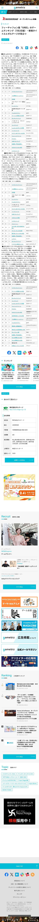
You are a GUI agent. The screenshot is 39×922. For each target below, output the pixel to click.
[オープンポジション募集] (19, 19)
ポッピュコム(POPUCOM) (9, 780)
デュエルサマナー (16, 113)
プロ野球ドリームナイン (17, 95)
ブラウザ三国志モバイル (17, 244)
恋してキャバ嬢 (15, 332)
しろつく (14, 238)
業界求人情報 (23, 12)
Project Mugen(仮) (23, 780)
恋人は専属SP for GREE (17, 340)
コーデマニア (15, 125)
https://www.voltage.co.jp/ (17, 409)
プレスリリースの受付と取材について (19, 887)
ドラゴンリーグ (15, 151)
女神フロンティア (16, 141)
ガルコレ (14, 138)
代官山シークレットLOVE (18, 345)
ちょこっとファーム (16, 136)
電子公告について (19, 890)
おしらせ (19, 894)
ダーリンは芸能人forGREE (18, 115)
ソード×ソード (15, 130)
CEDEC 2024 (23, 777)
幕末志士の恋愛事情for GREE (18, 329)
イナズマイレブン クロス (8, 774)
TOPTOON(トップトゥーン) (9, 777)
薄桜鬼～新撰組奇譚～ (17, 326)
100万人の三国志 (16, 217)
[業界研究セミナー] (19, 487)
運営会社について (19, 881)
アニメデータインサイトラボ (25, 774)
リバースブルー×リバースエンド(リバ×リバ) (14, 783)
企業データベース (12, 12)
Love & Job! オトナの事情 (18, 128)
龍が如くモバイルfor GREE (18, 233)
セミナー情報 (33, 12)
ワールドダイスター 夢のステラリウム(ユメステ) (14, 786)
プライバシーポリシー (19, 897)
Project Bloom (33, 783)
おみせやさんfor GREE (17, 147)
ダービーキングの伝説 (17, 230)
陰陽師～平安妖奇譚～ (17, 144)
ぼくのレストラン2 (16, 118)
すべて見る (19, 387)
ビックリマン (15, 106)
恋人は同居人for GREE (17, 337)
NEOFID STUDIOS (6, 790)
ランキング (5, 24)
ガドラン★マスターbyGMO (18, 133)
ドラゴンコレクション (17, 91)
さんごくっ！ (15, 224)
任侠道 (13, 99)
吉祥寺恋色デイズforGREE (18, 315)
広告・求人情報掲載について (19, 884)
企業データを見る (19, 460)
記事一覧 (3, 12)
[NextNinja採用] (19, 812)
